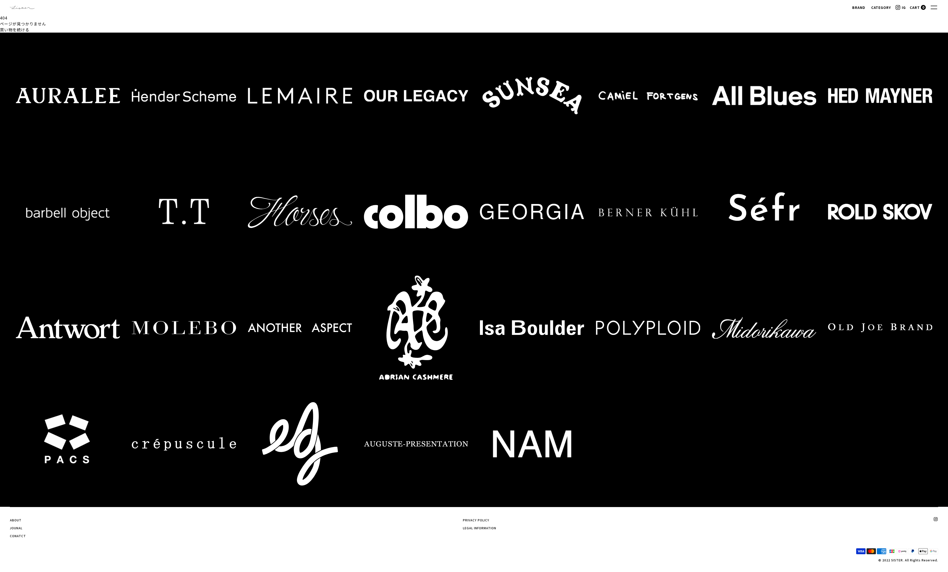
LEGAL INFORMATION (479, 528)
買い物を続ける (14, 30)
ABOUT (15, 520)
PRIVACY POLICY (476, 520)
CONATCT (18, 536)
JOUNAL (16, 528)
